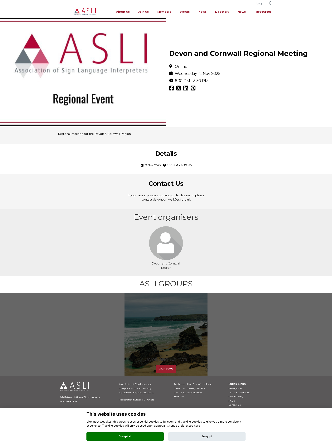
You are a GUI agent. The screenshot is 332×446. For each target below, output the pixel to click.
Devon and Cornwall (166, 359)
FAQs (231, 400)
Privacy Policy (236, 388)
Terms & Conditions (239, 392)
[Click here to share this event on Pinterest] (193, 89)
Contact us (234, 404)
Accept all (125, 436)
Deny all (207, 436)
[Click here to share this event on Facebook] (171, 89)
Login (260, 3)
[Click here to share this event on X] (178, 89)
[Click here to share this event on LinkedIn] (185, 89)
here (197, 425)
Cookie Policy (235, 396)
